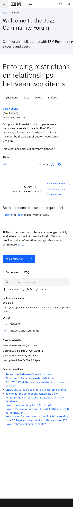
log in (20, 214)
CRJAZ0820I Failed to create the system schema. (36, 389)
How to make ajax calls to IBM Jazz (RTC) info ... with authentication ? (37, 410)
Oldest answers (55, 194)
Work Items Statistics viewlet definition (29, 378)
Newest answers (56, 188)
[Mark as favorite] (5, 164)
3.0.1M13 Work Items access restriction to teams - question (36, 384)
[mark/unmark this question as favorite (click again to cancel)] (5, 164)
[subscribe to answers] (5, 323)
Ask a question (14, 258)
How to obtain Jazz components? (25, 424)
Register (8, 214)
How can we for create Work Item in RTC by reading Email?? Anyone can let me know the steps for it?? (36, 418)
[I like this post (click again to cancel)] (52, 164)
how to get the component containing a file (31, 393)
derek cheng (10, 108)
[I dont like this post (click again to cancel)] (59, 164)
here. (20, 244)
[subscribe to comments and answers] (5, 330)
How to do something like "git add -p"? (28, 405)
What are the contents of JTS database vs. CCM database (34, 399)
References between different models (28, 374)
